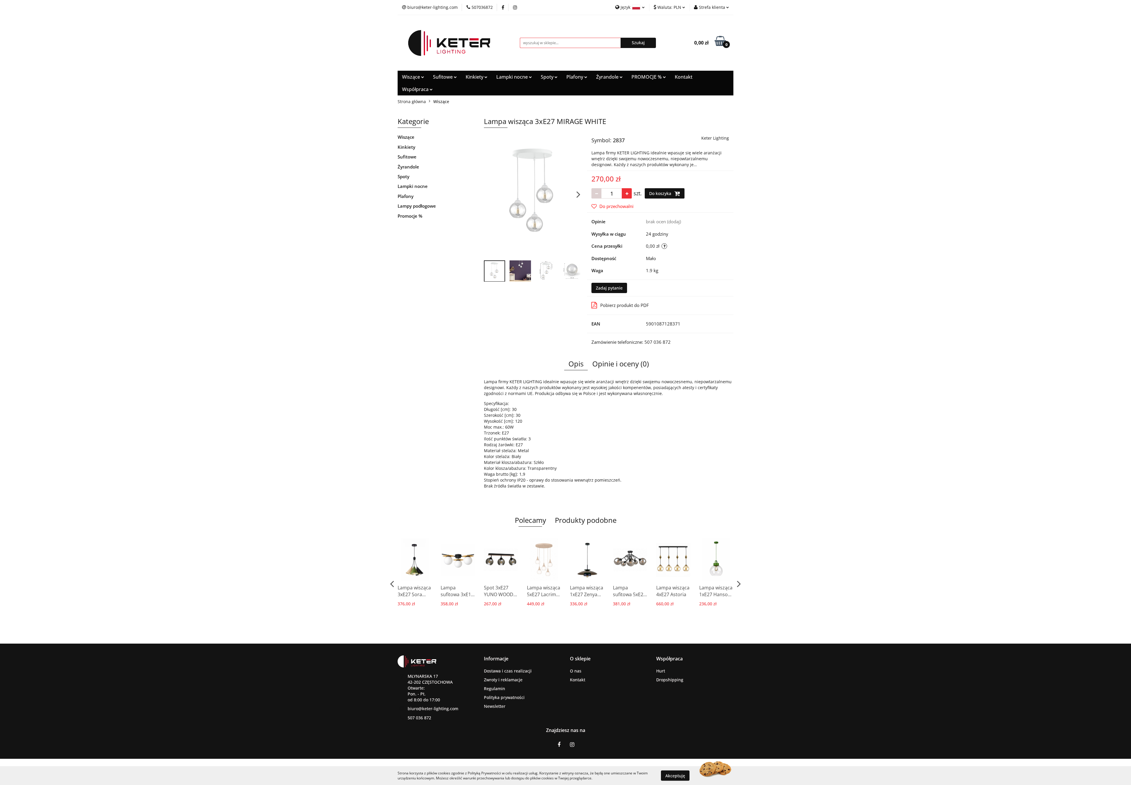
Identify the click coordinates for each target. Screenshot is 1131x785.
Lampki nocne (512, 77)
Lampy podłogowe (417, 206)
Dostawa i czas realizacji (508, 671)
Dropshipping (669, 679)
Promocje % (410, 216)
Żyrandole (608, 77)
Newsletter (494, 706)
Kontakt (683, 77)
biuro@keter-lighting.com (433, 708)
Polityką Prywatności (484, 773)
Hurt (660, 671)
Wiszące (411, 77)
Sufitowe (443, 77)
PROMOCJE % (647, 77)
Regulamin (494, 688)
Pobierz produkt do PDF (624, 305)
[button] (496, 659)
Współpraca (416, 89)
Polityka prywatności (504, 697)
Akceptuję (675, 775)
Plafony (575, 77)
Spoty (548, 77)
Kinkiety (475, 77)
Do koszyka (660, 193)
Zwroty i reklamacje (503, 679)
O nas (575, 671)
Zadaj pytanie (609, 288)
